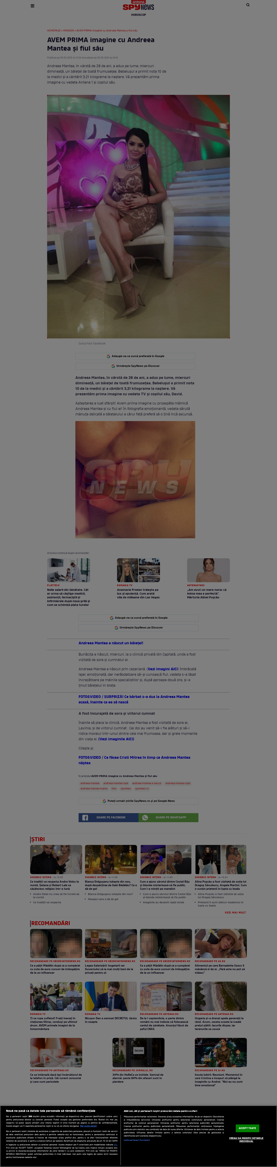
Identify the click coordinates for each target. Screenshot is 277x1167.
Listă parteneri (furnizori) (137, 1140)
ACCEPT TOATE (247, 1128)
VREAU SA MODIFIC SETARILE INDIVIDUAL (246, 1139)
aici (115, 1145)
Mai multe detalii (88, 1126)
